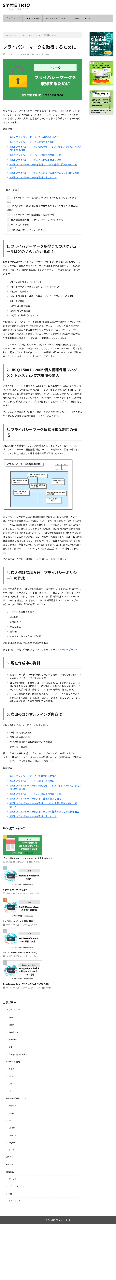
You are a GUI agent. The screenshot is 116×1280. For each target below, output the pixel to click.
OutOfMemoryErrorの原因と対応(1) (19, 921)
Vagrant (12, 1142)
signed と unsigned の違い (15, 889)
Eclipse (12, 1127)
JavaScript (14, 1032)
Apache (12, 1105)
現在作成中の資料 (18, 224)
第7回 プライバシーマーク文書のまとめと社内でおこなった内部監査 (44, 172)
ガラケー (75, 18)
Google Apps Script (42, 988)
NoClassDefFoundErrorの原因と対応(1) (20, 952)
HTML (11, 1076)
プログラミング (13, 18)
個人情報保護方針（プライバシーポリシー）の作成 (35, 219)
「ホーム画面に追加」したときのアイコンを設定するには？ (27, 858)
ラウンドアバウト (16, 1186)
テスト (12, 1149)
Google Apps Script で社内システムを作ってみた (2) (26, 984)
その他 (9, 1193)
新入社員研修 (15, 1201)
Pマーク (88, 18)
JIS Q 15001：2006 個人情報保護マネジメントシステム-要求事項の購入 (42, 207)
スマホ (37, 862)
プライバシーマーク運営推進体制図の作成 (30, 214)
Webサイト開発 (33, 18)
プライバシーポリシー (66, 649)
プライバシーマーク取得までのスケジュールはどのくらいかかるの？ (42, 199)
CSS (10, 1083)
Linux (11, 1113)
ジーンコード (14, 1179)
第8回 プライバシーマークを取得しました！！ (33, 177)
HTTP (11, 1091)
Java (35, 925)
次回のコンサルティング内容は (25, 229)
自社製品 (10, 1171)
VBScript (13, 1039)
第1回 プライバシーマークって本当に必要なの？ (34, 137)
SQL (10, 1047)
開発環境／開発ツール (55, 18)
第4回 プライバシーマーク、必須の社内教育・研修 (35, 154)
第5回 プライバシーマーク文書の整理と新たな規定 (35, 159)
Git (10, 1120)
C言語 (36, 893)
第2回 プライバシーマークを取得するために (31, 141)
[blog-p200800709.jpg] (38, 510)
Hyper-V (12, 1135)
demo (47, 54)
